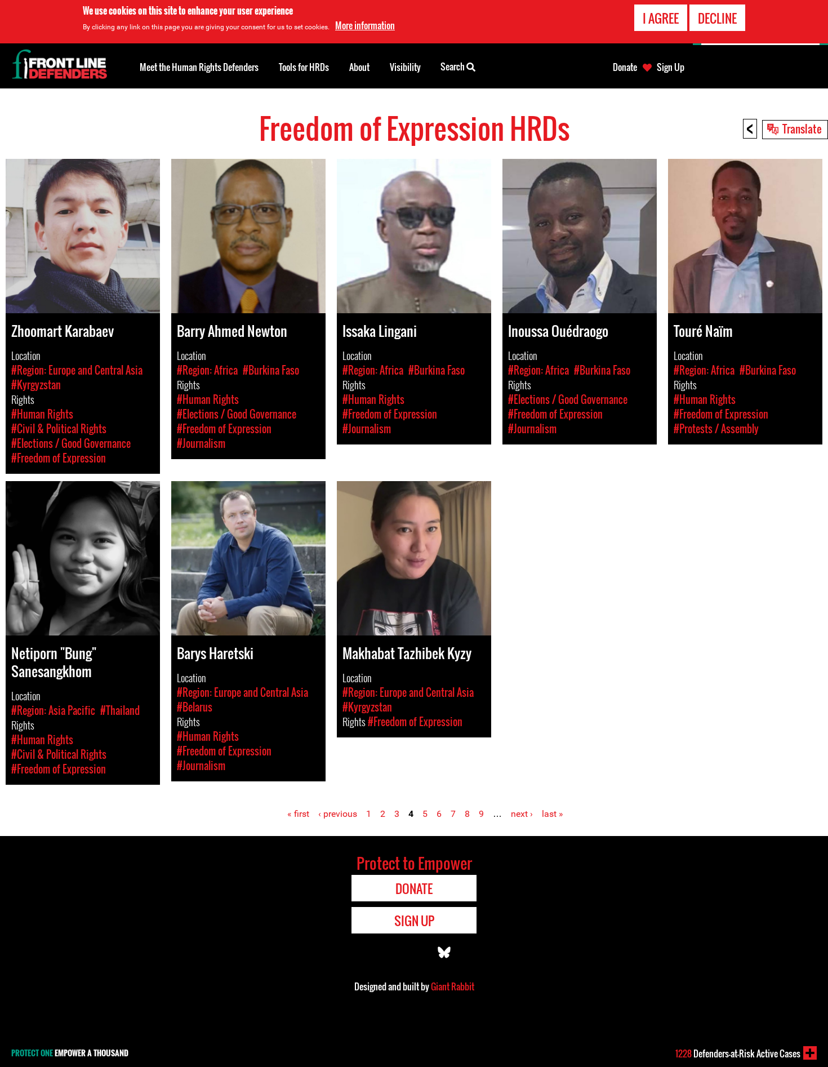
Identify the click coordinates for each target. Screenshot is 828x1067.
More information (365, 25)
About (359, 67)
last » (552, 813)
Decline (717, 18)
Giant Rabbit (452, 986)
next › (522, 813)
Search (453, 66)
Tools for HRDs (304, 67)
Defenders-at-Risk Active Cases (737, 1053)
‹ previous (337, 813)
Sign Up (670, 67)
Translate (802, 128)
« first (298, 813)
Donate (625, 67)
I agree (661, 18)
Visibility (405, 67)
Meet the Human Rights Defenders (199, 67)
